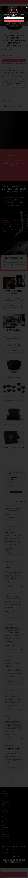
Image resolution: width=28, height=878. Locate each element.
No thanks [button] (14, 23)
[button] (26, 7)
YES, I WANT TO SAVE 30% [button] (14, 21)
